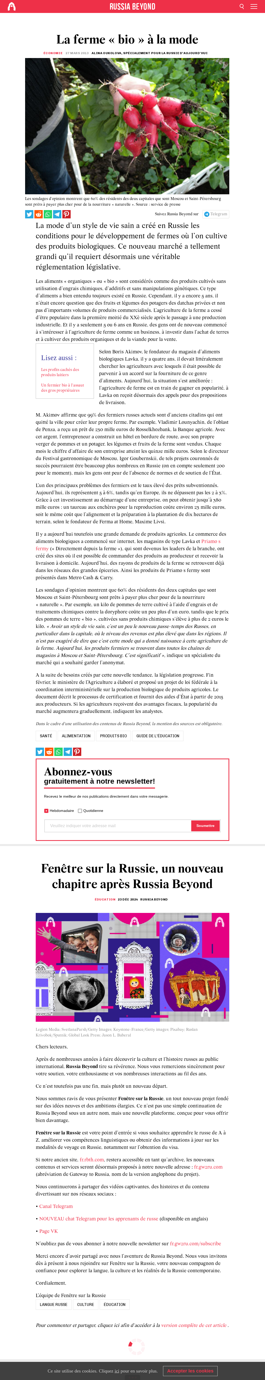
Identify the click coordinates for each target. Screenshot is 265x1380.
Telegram (218, 214)
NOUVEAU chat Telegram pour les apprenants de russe (98, 1219)
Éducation (105, 899)
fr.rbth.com (92, 1160)
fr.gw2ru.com (208, 1167)
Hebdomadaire (62, 811)
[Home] (12, 6)
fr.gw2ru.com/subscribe (195, 1244)
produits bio (113, 736)
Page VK (48, 1231)
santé (46, 736)
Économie (52, 53)
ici (117, 1371)
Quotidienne (93, 811)
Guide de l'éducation (157, 736)
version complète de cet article (194, 1325)
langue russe (54, 1304)
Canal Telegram (56, 1206)
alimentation (76, 736)
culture (85, 1304)
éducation (115, 1304)
